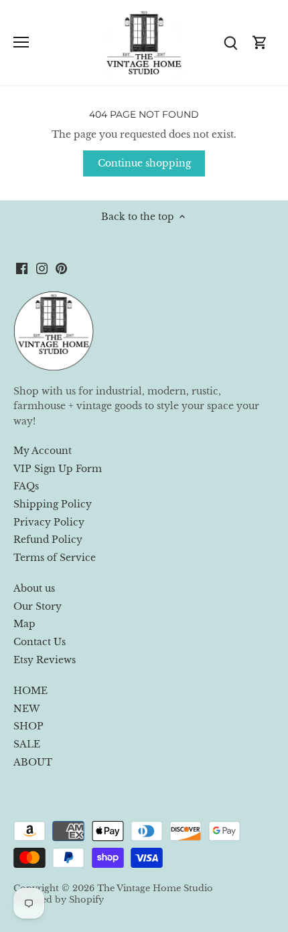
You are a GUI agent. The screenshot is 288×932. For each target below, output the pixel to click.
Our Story (37, 606)
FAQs (26, 486)
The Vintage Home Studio (155, 888)
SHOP (28, 726)
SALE (26, 744)
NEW (26, 709)
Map (24, 624)
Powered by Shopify (58, 900)
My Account (42, 451)
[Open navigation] (21, 42)
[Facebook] (21, 268)
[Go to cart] (260, 42)
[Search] (230, 42)
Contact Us (39, 642)
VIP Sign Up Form (57, 469)
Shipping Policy (52, 504)
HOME (30, 691)
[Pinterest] (61, 268)
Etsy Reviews (44, 660)
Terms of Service (54, 558)
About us (34, 588)
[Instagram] (42, 268)
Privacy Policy (48, 522)
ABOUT (32, 762)
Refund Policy (47, 540)
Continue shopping (144, 163)
